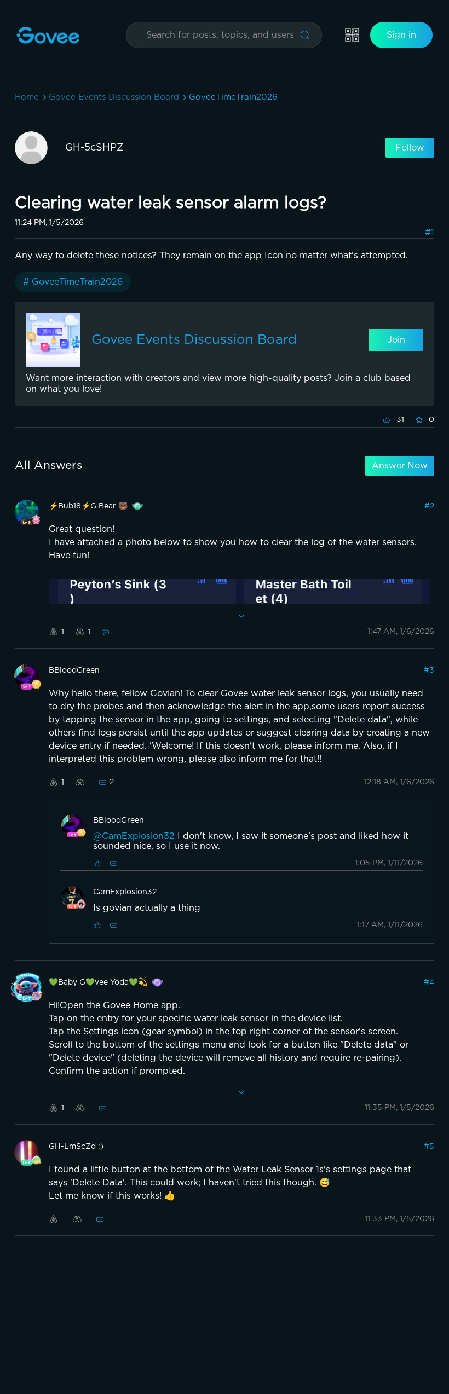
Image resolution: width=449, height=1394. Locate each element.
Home (27, 97)
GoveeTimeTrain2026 (233, 97)
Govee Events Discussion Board (114, 97)
